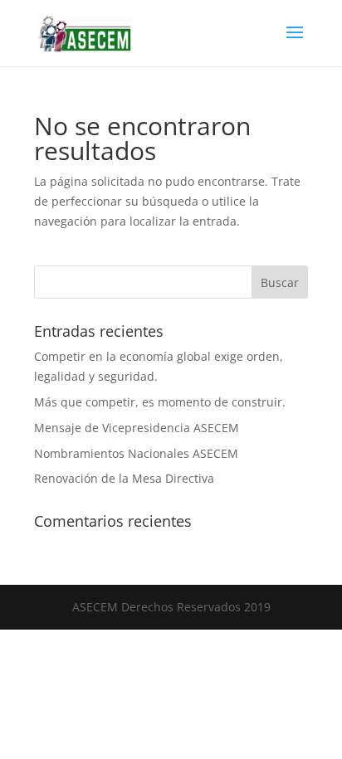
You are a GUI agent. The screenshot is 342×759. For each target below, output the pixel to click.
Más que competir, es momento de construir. (160, 402)
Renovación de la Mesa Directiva (124, 478)
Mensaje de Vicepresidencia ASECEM (136, 427)
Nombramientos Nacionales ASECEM (136, 453)
